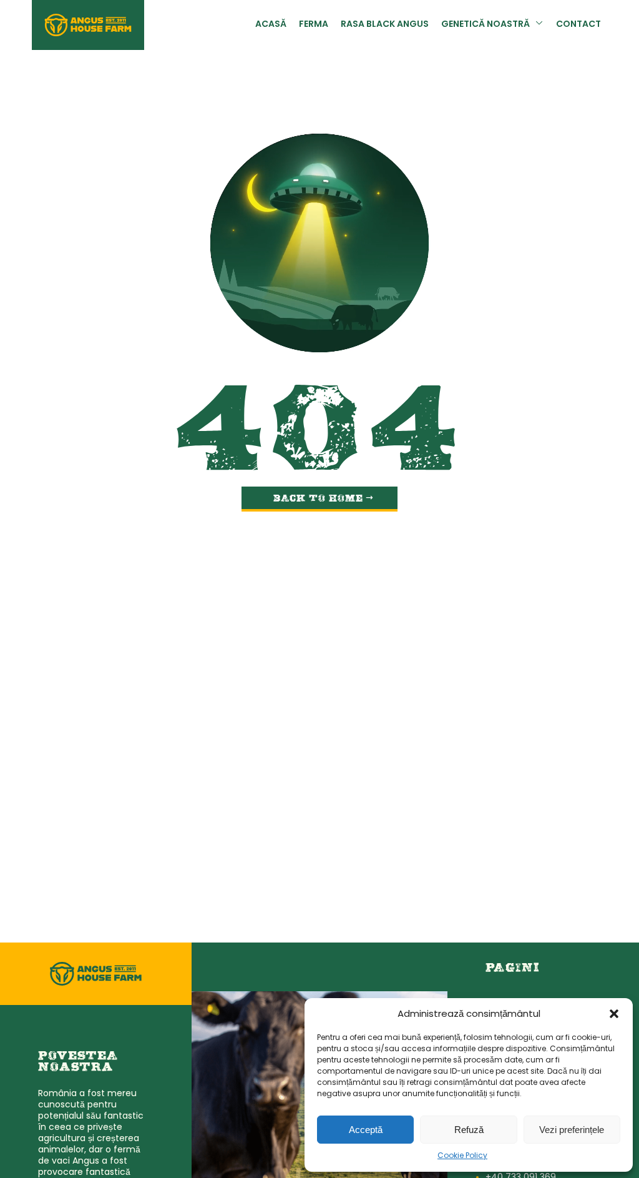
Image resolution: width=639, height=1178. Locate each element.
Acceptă (366, 1129)
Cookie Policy (462, 1156)
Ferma (313, 24)
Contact (578, 24)
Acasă (270, 24)
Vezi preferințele (571, 1129)
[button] (614, 1013)
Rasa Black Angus (385, 24)
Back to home (318, 499)
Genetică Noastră (485, 24)
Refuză (469, 1129)
